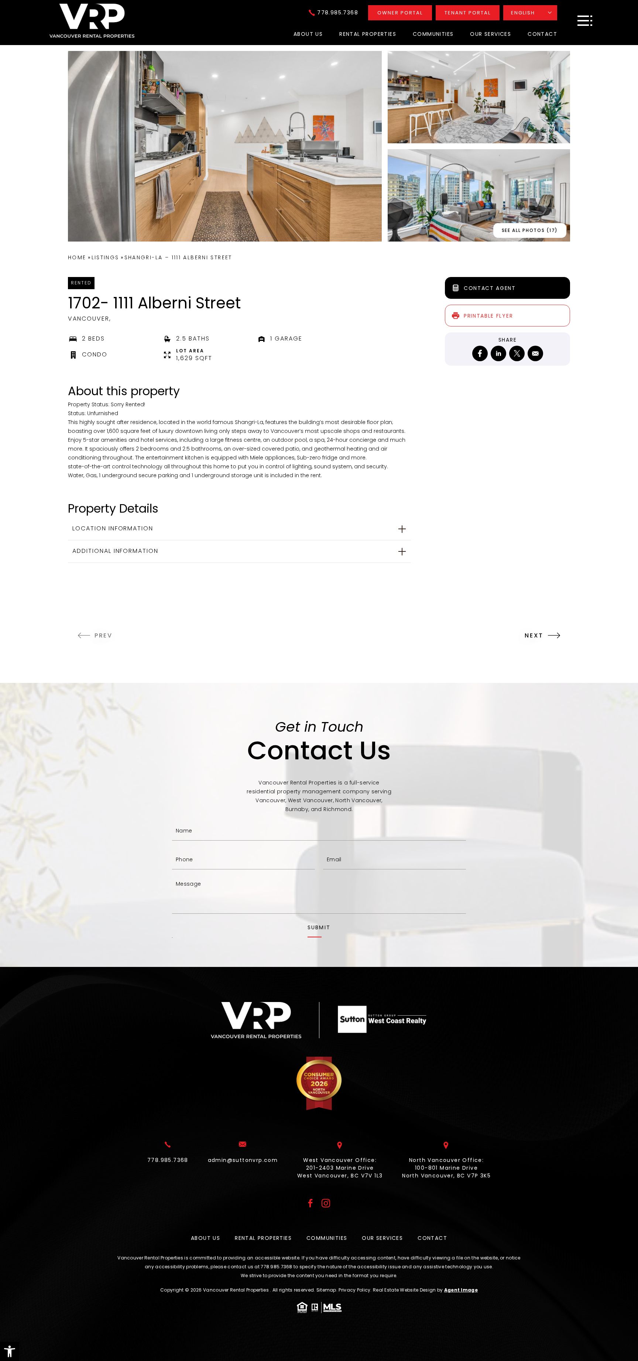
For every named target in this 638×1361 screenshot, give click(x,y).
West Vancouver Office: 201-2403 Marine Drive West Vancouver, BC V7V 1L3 (340, 1167)
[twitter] (517, 353)
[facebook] (480, 353)
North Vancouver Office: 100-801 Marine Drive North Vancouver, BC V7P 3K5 (446, 1167)
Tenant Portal (467, 12)
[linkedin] (498, 353)
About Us (308, 34)
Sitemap (326, 1290)
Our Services (490, 34)
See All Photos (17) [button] (530, 230)
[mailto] (535, 353)
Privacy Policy (354, 1290)
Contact (542, 34)
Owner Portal (399, 12)
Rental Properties (367, 34)
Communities (433, 34)
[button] (9, 1351)
